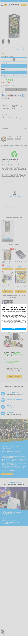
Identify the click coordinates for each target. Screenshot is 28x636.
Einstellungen (22, 326)
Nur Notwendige (5, 326)
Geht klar (14, 328)
